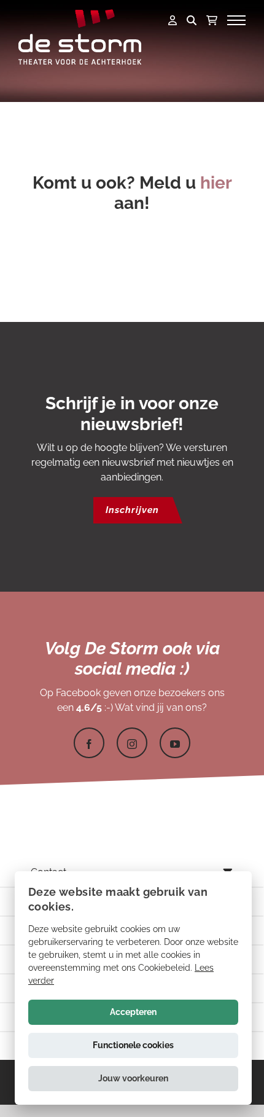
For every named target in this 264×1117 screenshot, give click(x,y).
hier (215, 183)
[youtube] (175, 742)
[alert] (133, 988)
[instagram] (132, 742)
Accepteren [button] (133, 1012)
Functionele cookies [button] (133, 1045)
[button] (133, 1078)
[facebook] (89, 742)
